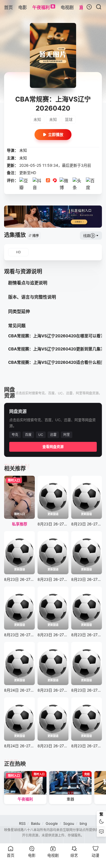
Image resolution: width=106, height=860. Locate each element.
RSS (22, 823)
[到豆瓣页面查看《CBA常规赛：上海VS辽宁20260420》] (24, 187)
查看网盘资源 (53, 446)
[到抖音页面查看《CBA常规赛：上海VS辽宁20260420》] (38, 187)
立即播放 (55, 134)
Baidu (35, 823)
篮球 (69, 119)
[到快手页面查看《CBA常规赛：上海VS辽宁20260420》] (48, 180)
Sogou (68, 823)
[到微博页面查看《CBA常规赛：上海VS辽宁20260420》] (65, 187)
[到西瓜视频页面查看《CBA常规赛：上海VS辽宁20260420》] (55, 180)
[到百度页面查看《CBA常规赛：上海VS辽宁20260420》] (91, 187)
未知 (37, 119)
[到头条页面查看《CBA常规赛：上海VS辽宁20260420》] (78, 187)
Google (52, 823)
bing (83, 823)
